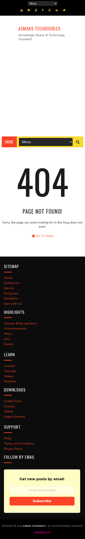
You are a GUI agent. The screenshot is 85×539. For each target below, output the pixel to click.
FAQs (7, 438)
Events (8, 344)
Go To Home (44, 236)
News (8, 334)
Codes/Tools (12, 401)
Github (8, 411)
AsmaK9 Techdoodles (39, 28)
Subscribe (42, 501)
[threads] (49, 10)
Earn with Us (13, 304)
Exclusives (11, 293)
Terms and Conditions (19, 444)
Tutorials (10, 371)
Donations (11, 298)
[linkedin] (57, 10)
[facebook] (43, 10)
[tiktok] (36, 10)
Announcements (15, 328)
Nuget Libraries (14, 417)
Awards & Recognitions (20, 323)
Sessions (10, 381)
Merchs (9, 288)
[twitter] (64, 10)
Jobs (7, 339)
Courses (9, 366)
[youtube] (21, 10)
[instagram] (28, 10)
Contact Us (11, 283)
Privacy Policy (13, 449)
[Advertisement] (42, 87)
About (8, 278)
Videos (9, 376)
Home (9, 141)
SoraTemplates (42, 532)
